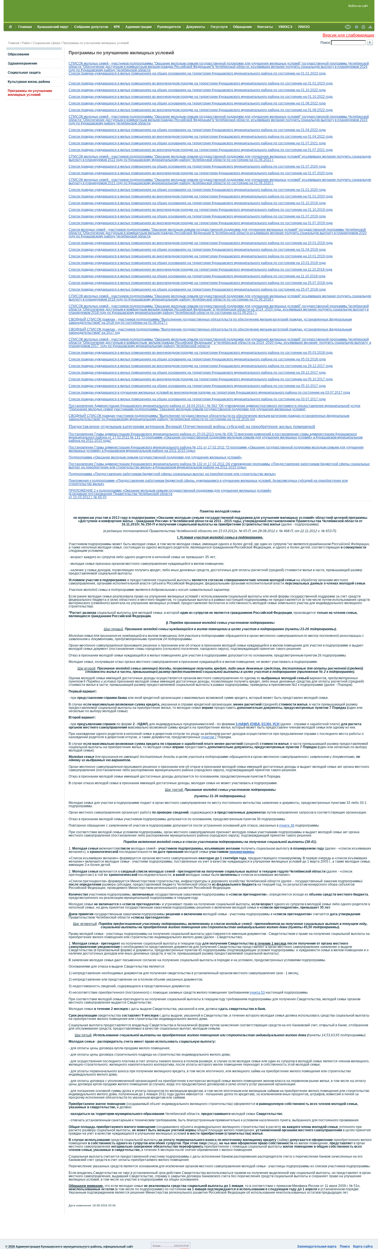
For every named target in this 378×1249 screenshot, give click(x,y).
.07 (314, 223)
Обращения (242, 27)
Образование (18, 54)
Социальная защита (24, 73)
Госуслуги (219, 27)
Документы (195, 27)
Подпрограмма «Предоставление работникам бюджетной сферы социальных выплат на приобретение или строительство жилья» (172, 474)
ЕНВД (255, 724)
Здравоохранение (22, 63)
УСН (276, 724)
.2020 (313, 189)
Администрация (138, 27)
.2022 (313, 130)
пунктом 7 (209, 737)
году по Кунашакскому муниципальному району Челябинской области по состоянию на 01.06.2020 (193, 183)
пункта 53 (257, 992)
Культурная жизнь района (29, 82)
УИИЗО (304, 27)
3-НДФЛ (241, 724)
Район (26, 43)
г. (272, 159)
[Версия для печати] (363, 27)
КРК (117, 27)
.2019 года (317, 203)
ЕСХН (266, 724)
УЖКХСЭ (285, 27)
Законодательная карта (316, 1246)
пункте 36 (286, 825)
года (322, 130)
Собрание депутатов (91, 27)
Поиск (345, 1246)
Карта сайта (363, 1246)
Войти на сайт (358, 5)
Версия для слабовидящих (348, 35)
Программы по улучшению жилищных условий (96, 43)
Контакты (265, 27)
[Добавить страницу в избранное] (356, 27)
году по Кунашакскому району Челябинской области (110, 70)
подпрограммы (241, 851)
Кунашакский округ (53, 27)
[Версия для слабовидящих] (347, 27)
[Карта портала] (370, 27)
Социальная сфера (46, 43)
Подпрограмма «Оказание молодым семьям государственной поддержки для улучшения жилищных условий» (155, 457)
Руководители (169, 27)
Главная (25, 27)
